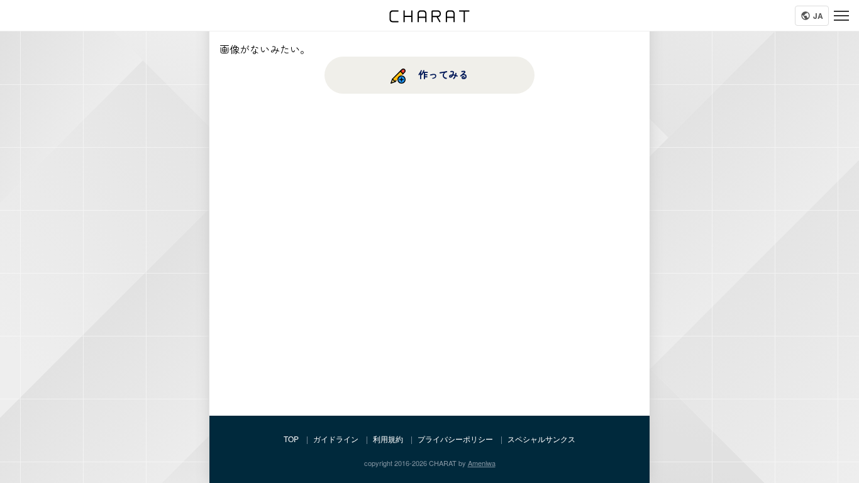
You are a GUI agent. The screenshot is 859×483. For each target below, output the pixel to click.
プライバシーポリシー (455, 438)
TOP (291, 438)
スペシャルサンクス (541, 438)
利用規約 (388, 438)
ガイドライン (335, 438)
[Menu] (841, 15)
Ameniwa (482, 463)
